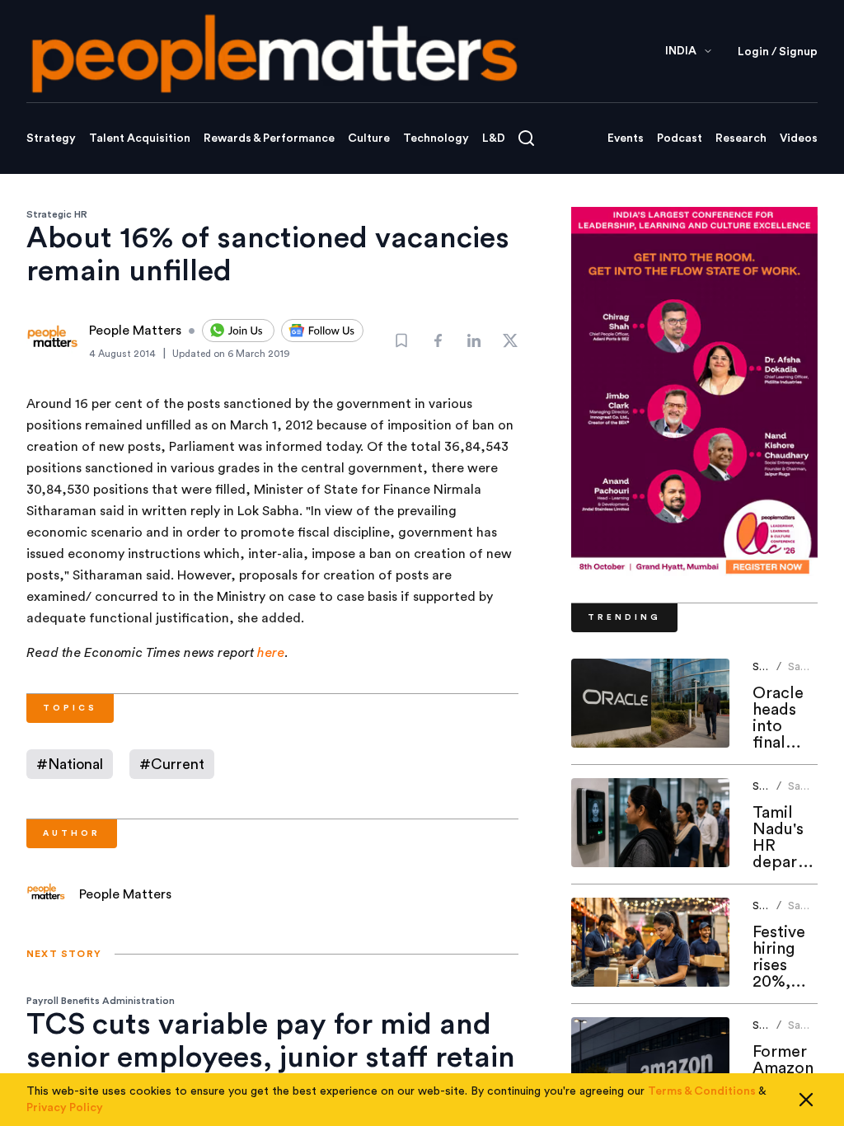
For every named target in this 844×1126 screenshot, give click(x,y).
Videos (799, 138)
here (270, 652)
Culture (369, 138)
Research (741, 138)
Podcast (679, 138)
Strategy (51, 138)
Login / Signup (778, 52)
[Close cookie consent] (806, 1099)
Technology (436, 138)
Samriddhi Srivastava (813, 673)
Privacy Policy (64, 1108)
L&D (493, 138)
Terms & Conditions (702, 1091)
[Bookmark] (401, 340)
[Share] (437, 340)
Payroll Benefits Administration (100, 1001)
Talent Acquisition (139, 138)
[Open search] (526, 138)
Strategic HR (56, 214)
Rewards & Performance (269, 138)
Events (625, 138)
